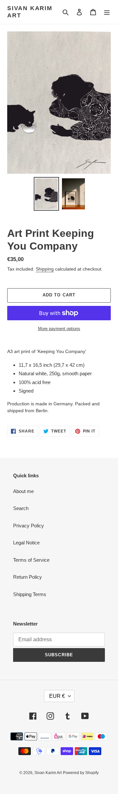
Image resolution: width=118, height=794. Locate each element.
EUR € (57, 696)
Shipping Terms (29, 594)
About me (23, 491)
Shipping (45, 269)
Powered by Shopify (81, 772)
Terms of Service (31, 560)
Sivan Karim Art (29, 12)
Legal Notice (26, 542)
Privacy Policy (28, 525)
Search (21, 508)
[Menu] (107, 12)
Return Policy (27, 577)
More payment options (59, 328)
